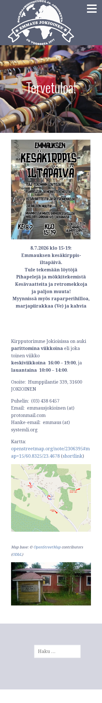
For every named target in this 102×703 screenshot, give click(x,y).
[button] (94, 8)
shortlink (72, 456)
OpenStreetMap (47, 547)
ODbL (17, 554)
